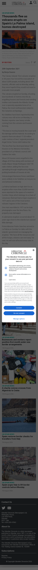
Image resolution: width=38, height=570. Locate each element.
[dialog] (19, 285)
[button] (19, 279)
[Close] (34, 250)
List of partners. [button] (29, 291)
